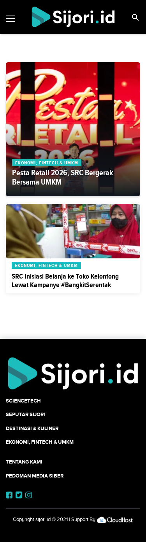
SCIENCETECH (23, 401)
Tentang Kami (24, 462)
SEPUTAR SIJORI (25, 414)
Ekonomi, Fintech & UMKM (40, 442)
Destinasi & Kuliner (32, 428)
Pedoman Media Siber (34, 476)
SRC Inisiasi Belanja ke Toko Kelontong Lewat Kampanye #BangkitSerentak (65, 280)
